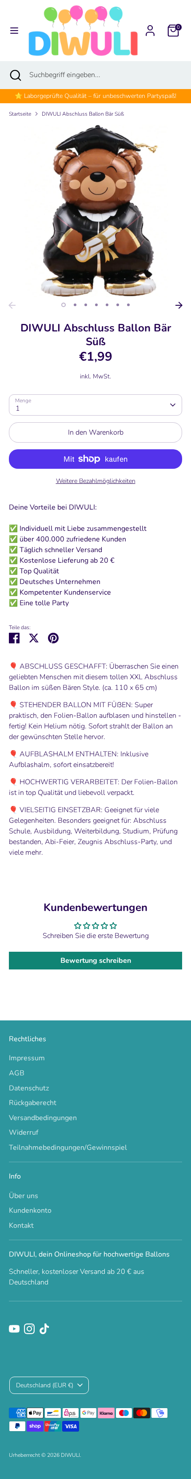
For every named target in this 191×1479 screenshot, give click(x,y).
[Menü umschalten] (14, 30)
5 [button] (107, 305)
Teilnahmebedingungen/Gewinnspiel (68, 1147)
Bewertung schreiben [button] (95, 960)
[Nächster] (179, 305)
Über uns (23, 1196)
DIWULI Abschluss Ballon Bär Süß (83, 113)
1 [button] (63, 305)
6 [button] (117, 305)
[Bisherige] (12, 305)
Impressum (27, 1058)
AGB (16, 1073)
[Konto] (150, 27)
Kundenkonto (30, 1210)
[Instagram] (29, 1328)
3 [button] (85, 305)
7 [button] (128, 305)
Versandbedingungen (43, 1118)
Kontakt (21, 1225)
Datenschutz (29, 1088)
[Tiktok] (44, 1328)
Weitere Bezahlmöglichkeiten (95, 481)
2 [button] (75, 305)
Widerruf (23, 1132)
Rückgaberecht (32, 1103)
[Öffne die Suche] (15, 75)
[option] (95, 211)
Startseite (20, 113)
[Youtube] (14, 1328)
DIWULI (70, 1455)
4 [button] (96, 305)
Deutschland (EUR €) (44, 1385)
